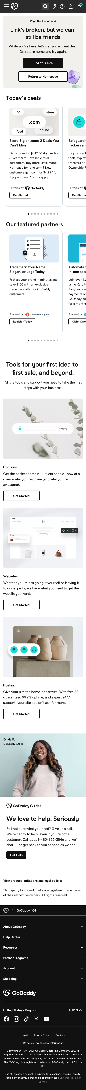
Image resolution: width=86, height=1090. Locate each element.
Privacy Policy (41, 1035)
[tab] (28, 214)
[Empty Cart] (79, 6)
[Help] (62, 6)
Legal (24, 1035)
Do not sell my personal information (43, 1043)
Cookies (60, 1035)
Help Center (11, 937)
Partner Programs (15, 957)
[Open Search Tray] (45, 6)
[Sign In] (70, 6)
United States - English (19, 1010)
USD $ (73, 1010)
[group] (43, 155)
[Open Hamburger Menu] (4, 6)
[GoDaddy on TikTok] (26, 1021)
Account (9, 968)
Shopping (10, 978)
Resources (10, 947)
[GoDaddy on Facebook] (6, 1021)
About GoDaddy (14, 926)
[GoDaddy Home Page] (19, 993)
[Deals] (54, 6)
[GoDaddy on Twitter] (36, 1021)
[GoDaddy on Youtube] (46, 1021)
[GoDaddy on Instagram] (16, 1021)
